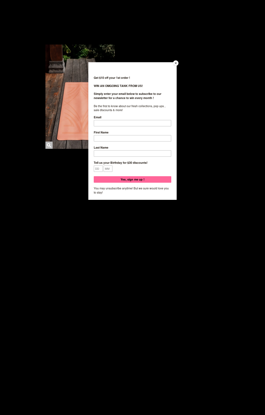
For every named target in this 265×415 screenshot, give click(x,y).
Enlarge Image (49, 145)
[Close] (175, 63)
